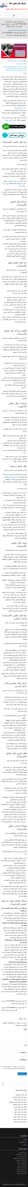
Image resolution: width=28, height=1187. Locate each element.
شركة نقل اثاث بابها (22, 1164)
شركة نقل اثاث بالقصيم (21, 1160)
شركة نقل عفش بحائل (20, 1114)
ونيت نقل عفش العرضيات (11, 70)
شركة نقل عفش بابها (21, 1109)
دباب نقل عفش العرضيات (17, 66)
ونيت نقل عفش (20, 70)
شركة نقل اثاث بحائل (22, 1167)
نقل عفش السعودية (12, 181)
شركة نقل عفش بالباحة (20, 1121)
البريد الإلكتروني (23, 1052)
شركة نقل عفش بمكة (20, 1099)
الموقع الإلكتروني (23, 1059)
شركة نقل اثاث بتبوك (22, 1166)
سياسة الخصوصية (23, 1142)
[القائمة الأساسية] (14, 15)
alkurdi (21, 60)
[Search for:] (14, 1084)
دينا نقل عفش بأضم (11, 120)
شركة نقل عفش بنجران (20, 1119)
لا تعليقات (25, 73)
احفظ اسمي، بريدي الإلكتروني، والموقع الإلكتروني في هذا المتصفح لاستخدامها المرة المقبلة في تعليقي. (13, 1067)
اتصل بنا (25, 1139)
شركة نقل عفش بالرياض (20, 1097)
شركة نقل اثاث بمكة (22, 1156)
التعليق (25, 1029)
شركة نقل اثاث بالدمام (22, 1162)
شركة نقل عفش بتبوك (20, 1112)
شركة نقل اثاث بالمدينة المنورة (20, 1158)
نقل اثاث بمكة (20, 63)
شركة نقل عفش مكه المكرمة (12, 477)
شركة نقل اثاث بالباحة (22, 1173)
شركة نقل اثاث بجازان (22, 1169)
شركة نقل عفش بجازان (20, 1116)
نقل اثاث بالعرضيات (11, 68)
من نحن (25, 1144)
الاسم (25, 1045)
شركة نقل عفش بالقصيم (20, 1104)
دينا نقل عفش (8, 66)
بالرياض (23, 520)
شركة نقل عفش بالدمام (20, 1107)
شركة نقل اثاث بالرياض (21, 1154)
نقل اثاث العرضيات (20, 68)
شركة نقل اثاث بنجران (22, 1171)
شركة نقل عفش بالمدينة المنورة (18, 1102)
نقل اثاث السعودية (23, 1152)
